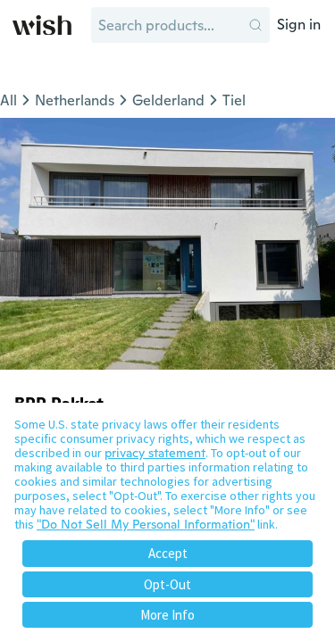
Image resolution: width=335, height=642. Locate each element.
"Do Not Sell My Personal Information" (146, 524)
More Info (167, 614)
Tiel (234, 100)
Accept (168, 553)
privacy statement (155, 453)
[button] (255, 25)
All (8, 100)
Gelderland (168, 100)
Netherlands (74, 100)
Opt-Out (167, 584)
